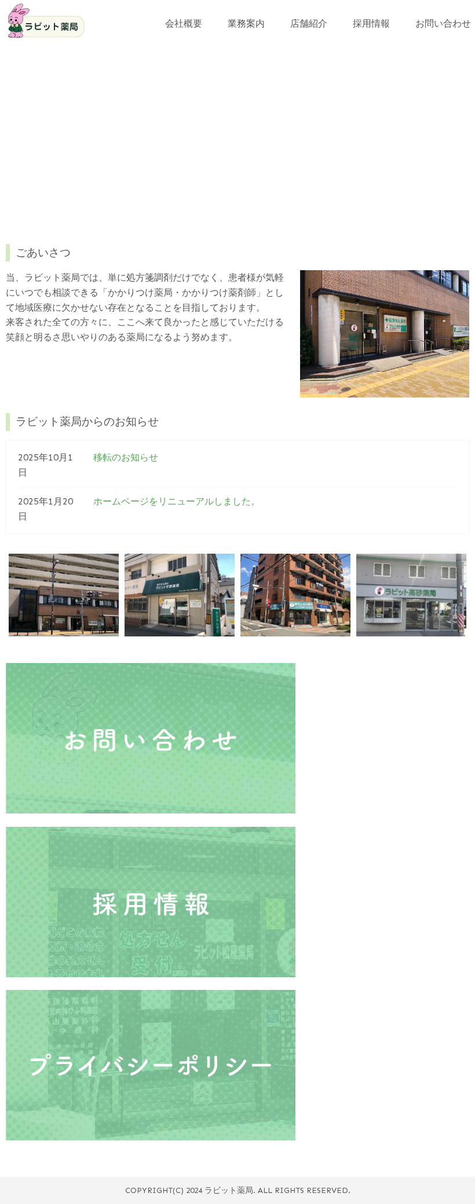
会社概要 (183, 23)
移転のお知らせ (125, 457)
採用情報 (371, 23)
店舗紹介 (308, 23)
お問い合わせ (443, 23)
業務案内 (246, 23)
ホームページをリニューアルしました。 (176, 501)
